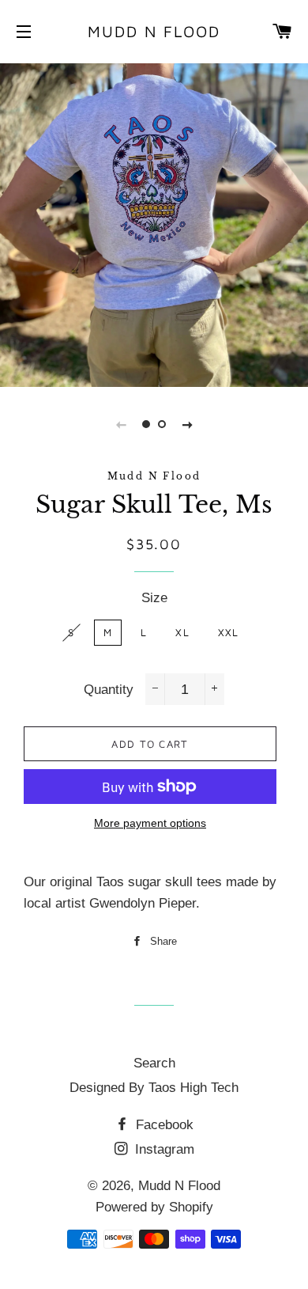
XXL (228, 632)
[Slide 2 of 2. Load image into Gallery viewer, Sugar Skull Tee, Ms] (162, 424)
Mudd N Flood (154, 31)
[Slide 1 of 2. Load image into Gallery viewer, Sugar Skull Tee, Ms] (146, 424)
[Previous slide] (120, 424)
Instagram (162, 1149)
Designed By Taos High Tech (154, 1087)
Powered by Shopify (154, 1207)
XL (182, 632)
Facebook (162, 1124)
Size (154, 597)
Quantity (108, 689)
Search (154, 1063)
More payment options (150, 823)
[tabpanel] (154, 223)
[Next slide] (187, 424)
